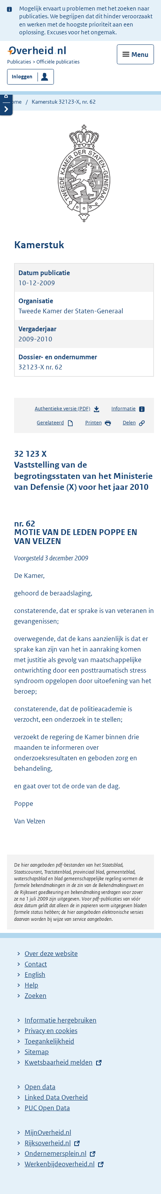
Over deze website (51, 953)
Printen (93, 422)
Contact (36, 964)
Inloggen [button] (22, 76)
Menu (139, 54)
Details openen (6, 96)
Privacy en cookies (51, 1030)
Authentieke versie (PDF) (64, 410)
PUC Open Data (47, 1108)
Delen (129, 422)
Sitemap (37, 1051)
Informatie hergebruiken (61, 1020)
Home (14, 101)
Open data (40, 1087)
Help (31, 985)
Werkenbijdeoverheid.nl (60, 1164)
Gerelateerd (50, 422)
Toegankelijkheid (49, 1041)
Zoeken (36, 995)
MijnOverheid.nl (48, 1132)
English (35, 974)
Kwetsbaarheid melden (59, 1062)
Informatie (123, 408)
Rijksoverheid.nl (48, 1143)
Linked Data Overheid (56, 1097)
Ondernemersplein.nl (55, 1153)
